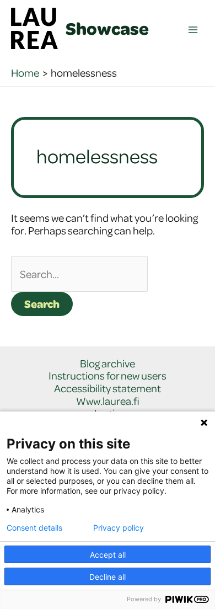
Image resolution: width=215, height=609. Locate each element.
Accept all (108, 554)
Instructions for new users (107, 376)
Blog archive (107, 363)
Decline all (107, 576)
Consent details (34, 527)
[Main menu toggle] (193, 30)
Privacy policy (118, 527)
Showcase (107, 28)
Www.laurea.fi (107, 401)
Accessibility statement (107, 388)
